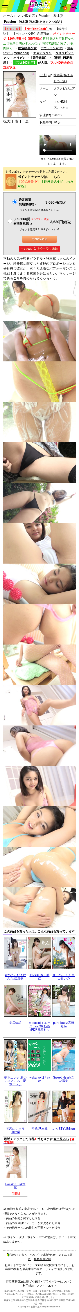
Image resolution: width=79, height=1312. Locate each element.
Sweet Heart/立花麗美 (63, 1079)
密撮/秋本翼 (39, 1128)
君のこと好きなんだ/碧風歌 (15, 976)
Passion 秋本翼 (15, 1185)
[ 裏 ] (27, 121)
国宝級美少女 (27, 48)
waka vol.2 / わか (39, 1079)
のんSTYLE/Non (63, 1128)
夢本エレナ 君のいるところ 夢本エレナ (15, 1080)
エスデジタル (42, 53)
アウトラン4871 (52, 48)
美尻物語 (15, 1022)
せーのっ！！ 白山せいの (63, 976)
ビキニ (63, 107)
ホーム (8, 15)
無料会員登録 (42, 1259)
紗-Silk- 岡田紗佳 (40, 976)
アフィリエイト (47, 1285)
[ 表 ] (16, 121)
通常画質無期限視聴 (28, 201)
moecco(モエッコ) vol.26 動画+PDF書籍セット (39, 1027)
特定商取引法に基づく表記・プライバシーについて (39, 1281)
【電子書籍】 (39, 57)
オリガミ (19, 57)
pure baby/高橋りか (63, 1024)
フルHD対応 (26, 15)
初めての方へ (18, 1254)
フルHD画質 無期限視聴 (31, 221)
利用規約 (28, 1285)
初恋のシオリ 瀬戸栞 (17, 1130)
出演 (45, 75)
